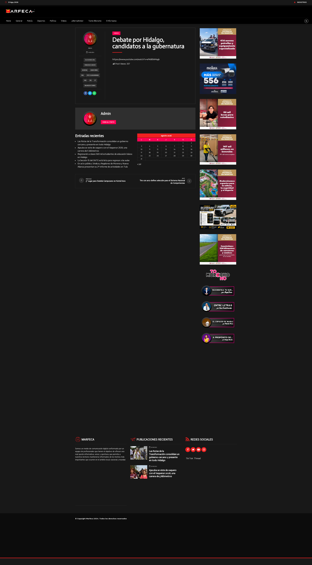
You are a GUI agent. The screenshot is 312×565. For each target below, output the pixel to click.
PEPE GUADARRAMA (93, 75)
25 (150, 156)
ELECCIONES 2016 (90, 60)
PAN (82, 75)
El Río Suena (111, 21)
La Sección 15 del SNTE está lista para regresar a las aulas (104, 160)
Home (8, 21)
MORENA (84, 70)
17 (141, 152)
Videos (64, 21)
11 (149, 149)
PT (95, 80)
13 (166, 149)
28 (175, 156)
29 (183, 156)
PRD (85, 80)
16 (191, 149)
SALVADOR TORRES (90, 85)
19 (157, 152)
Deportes (41, 21)
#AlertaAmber (77, 21)
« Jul (139, 164)
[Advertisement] (218, 385)
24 (141, 156)
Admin (90, 48)
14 (174, 149)
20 (166, 152)
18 (150, 152)
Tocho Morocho (94, 21)
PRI (90, 80)
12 (157, 149)
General (19, 21)
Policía (29, 21)
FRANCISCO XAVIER (90, 65)
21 (174, 152)
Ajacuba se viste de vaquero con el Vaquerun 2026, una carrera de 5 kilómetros (162, 473)
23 (191, 152)
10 (141, 149)
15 (183, 149)
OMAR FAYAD (94, 70)
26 (158, 156)
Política (53, 21)
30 (191, 156)
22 (183, 152)
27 (166, 156)
